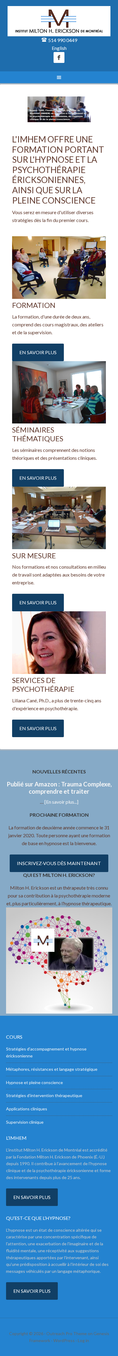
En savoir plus (38, 352)
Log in (83, 1340)
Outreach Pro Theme (66, 1333)
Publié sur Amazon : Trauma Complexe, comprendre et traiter (59, 787)
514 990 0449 (62, 40)
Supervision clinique (25, 1122)
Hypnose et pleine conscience (34, 1082)
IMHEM (59, 21)
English (59, 48)
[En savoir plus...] (61, 802)
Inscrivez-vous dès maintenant (59, 863)
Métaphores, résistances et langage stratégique (51, 1069)
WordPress (64, 1340)
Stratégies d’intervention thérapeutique (44, 1095)
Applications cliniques (26, 1108)
